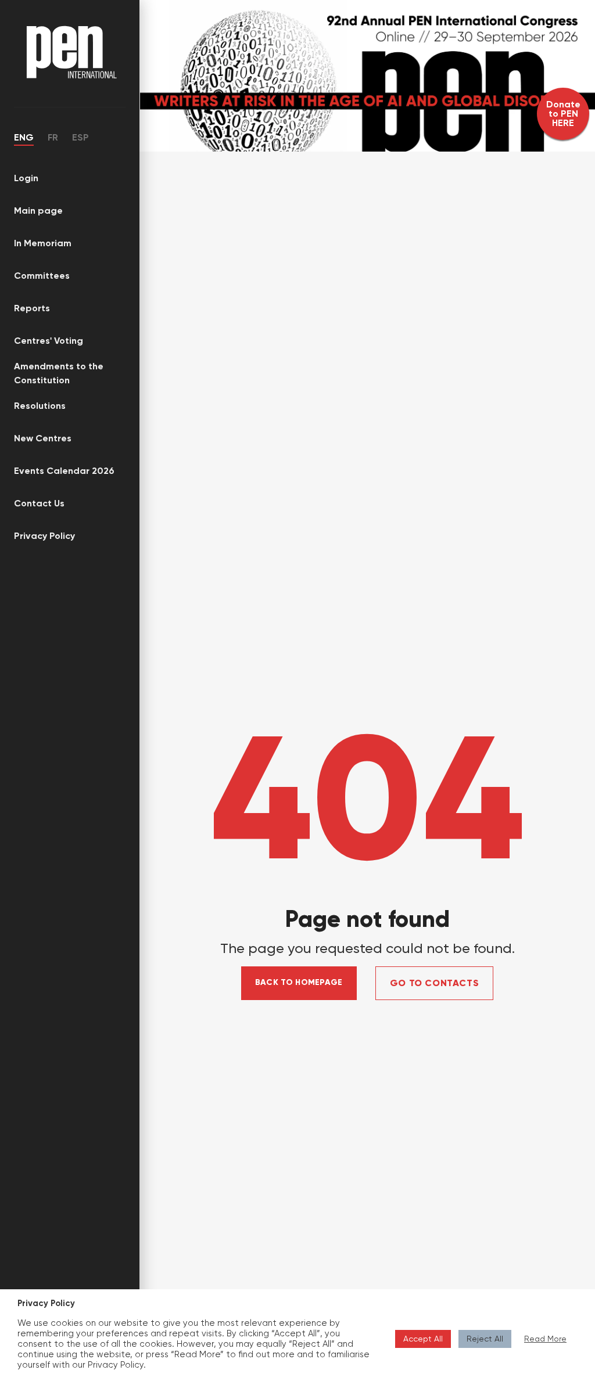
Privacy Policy (44, 535)
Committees (42, 275)
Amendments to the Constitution (58, 373)
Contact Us (39, 503)
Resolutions (40, 405)
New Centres (42, 438)
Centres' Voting (48, 340)
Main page (38, 210)
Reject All (485, 1338)
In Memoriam (42, 243)
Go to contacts (434, 982)
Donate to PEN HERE (563, 113)
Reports (32, 308)
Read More (545, 1338)
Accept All (423, 1338)
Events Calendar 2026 (64, 470)
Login (26, 178)
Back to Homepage (299, 982)
